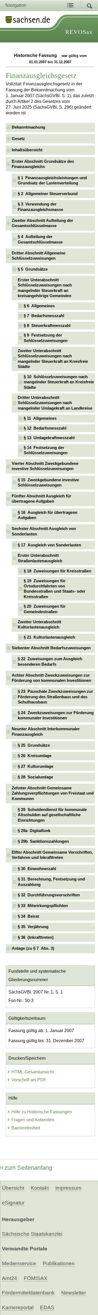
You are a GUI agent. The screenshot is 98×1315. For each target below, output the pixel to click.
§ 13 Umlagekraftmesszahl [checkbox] (49, 438)
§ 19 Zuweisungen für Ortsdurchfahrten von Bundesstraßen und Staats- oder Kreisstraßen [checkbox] (54, 589)
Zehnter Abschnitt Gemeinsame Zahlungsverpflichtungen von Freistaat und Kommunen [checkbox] (53, 793)
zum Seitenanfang (28, 1167)
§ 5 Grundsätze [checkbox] (33, 269)
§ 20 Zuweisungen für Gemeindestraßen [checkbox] (45, 609)
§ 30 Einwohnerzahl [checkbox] (37, 869)
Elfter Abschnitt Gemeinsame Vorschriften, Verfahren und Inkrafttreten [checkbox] (52, 855)
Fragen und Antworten (32, 1119)
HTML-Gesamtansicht (32, 1072)
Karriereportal (17, 1307)
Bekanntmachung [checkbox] (28, 127)
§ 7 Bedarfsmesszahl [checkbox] (44, 316)
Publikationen (59, 1263)
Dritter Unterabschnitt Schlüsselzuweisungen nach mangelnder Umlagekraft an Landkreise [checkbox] (55, 402)
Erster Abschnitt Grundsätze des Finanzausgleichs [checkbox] (43, 164)
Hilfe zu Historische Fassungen (41, 1112)
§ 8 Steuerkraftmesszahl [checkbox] (47, 325)
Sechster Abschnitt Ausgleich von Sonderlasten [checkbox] (44, 531)
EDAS (47, 1307)
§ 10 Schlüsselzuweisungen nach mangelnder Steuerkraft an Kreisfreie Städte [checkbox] (59, 382)
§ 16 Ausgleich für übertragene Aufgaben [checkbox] (47, 515)
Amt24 (9, 1278)
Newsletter (73, 1293)
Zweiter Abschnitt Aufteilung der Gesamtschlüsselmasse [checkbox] (42, 223)
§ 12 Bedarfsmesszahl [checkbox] (45, 428)
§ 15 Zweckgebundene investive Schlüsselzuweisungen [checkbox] (48, 482)
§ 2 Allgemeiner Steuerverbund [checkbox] (48, 194)
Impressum (68, 1188)
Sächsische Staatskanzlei (32, 1234)
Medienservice (19, 1263)
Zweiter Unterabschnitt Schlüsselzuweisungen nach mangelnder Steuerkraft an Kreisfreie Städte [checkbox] (53, 359)
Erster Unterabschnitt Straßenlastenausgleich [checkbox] (40, 558)
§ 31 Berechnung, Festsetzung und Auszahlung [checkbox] (51, 882)
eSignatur (13, 1203)
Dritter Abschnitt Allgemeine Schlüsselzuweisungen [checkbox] (38, 255)
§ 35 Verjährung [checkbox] (33, 927)
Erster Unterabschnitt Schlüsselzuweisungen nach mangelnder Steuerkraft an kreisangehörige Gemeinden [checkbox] (45, 288)
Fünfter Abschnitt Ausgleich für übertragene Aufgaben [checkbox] (41, 498)
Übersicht (13, 1188)
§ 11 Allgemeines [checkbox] (40, 418)
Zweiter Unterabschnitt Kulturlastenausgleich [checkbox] (39, 624)
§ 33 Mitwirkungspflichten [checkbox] (43, 905)
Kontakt (40, 1188)
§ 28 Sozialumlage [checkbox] (35, 777)
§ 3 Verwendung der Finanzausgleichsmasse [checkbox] (40, 207)
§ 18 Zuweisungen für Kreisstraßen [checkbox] (57, 571)
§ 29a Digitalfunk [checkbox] (34, 831)
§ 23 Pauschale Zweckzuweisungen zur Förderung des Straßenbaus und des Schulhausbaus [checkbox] (55, 696)
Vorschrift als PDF (28, 1080)
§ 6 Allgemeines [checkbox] (39, 306)
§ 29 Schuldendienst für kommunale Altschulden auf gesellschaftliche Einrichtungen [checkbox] (52, 814)
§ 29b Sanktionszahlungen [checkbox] (43, 841)
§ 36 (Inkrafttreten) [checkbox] (36, 937)
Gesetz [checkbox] (18, 139)
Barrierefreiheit (25, 1128)
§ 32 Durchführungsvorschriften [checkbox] (49, 895)
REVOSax (79, 31)
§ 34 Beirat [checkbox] (28, 916)
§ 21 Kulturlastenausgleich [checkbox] (49, 637)
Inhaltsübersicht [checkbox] (27, 150)
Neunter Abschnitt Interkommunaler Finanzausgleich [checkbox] (46, 731)
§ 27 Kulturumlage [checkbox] (35, 766)
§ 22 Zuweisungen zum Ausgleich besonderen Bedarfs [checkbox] (50, 661)
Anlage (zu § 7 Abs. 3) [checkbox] (33, 948)
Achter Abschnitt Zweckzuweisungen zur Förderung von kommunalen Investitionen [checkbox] (51, 678)
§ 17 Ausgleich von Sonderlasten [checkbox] (49, 545)
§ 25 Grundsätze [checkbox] (34, 745)
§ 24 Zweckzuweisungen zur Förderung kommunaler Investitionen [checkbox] (56, 715)
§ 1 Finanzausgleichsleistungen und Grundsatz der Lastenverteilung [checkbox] (52, 180)
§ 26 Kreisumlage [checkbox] (34, 756)
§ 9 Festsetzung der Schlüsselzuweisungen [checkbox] (46, 338)
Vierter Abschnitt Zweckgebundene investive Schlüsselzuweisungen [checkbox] (45, 466)
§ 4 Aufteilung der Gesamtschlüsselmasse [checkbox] (40, 239)
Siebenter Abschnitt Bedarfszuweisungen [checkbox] (51, 648)
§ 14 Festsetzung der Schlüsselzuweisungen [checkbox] (46, 450)
